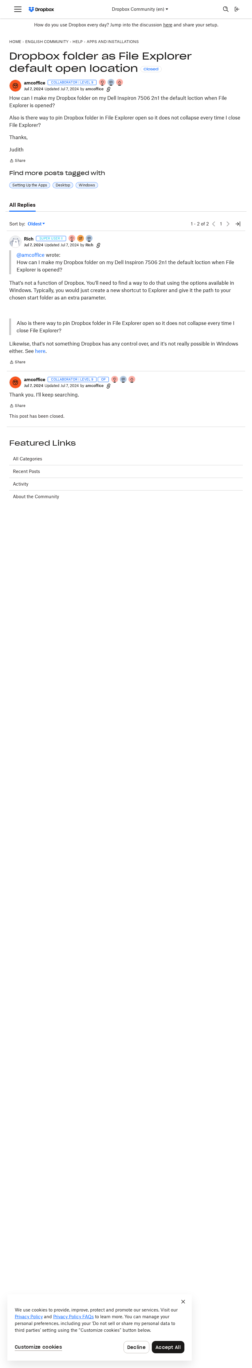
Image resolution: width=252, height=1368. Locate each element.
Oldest (35, 224)
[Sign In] (236, 9)
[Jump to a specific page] (238, 224)
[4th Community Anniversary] (102, 83)
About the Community (36, 496)
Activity (20, 484)
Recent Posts (26, 471)
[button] (15, 86)
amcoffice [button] (34, 82)
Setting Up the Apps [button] (29, 185)
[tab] (22, 205)
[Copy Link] (108, 89)
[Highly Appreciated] (120, 83)
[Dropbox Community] (41, 9)
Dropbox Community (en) (138, 9)
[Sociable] (111, 83)
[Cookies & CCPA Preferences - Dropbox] (99, 1327)
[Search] (225, 9)
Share (17, 161)
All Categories (27, 458)
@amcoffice (31, 255)
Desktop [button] (63, 185)
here (167, 24)
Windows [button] (87, 185)
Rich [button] (28, 238)
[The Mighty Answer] (81, 239)
